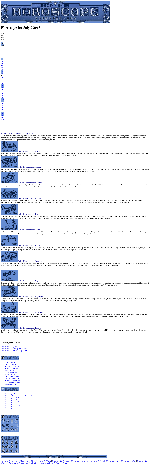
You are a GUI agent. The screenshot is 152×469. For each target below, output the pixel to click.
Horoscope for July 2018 (9, 347)
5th (2, 67)
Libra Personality (11, 374)
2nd (2, 61)
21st (2, 99)
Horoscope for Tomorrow (14, 400)
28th (2, 113)
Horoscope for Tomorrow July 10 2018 (14, 351)
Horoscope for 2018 (27, 461)
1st (2, 59)
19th (2, 95)
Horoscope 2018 (11, 394)
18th (2, 93)
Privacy (65, 463)
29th (2, 115)
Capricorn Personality (13, 380)
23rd (2, 103)
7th (2, 71)
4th (2, 65)
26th (2, 109)
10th (2, 77)
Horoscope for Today (12, 398)
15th (2, 87)
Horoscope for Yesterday (14, 402)
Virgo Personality (11, 372)
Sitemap (41, 463)
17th (2, 91)
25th (2, 107)
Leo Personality (10, 370)
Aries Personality (11, 362)
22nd (2, 101)
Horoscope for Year (12, 408)
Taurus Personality (11, 364)
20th (2, 97)
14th (2, 85)
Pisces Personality (11, 384)
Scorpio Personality (12, 376)
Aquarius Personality (12, 382)
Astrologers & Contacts (53, 463)
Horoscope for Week (12, 404)
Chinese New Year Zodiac (28, 463)
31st (2, 119)
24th (2, 105)
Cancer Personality (12, 368)
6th (2, 69)
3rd (2, 63)
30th (2, 117)
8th (2, 73)
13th (2, 83)
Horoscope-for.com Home (10, 461)
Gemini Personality (12, 366)
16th (2, 89)
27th (2, 111)
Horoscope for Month (13, 406)
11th (2, 79)
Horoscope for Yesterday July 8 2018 (14, 349)
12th (2, 81)
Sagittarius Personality (13, 378)
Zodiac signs (13, 463)
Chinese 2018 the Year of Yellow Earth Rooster (22, 396)
